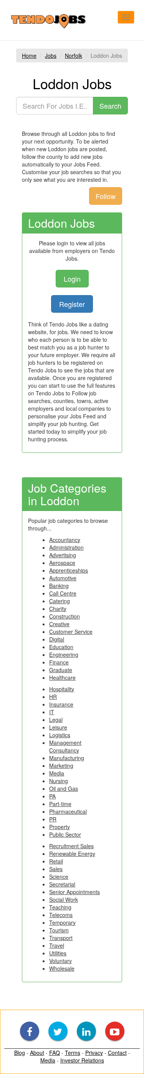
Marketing (61, 765)
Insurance (61, 704)
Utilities (57, 953)
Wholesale (61, 968)
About (37, 1052)
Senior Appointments (74, 892)
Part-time (60, 804)
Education (61, 647)
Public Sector (65, 834)
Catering (59, 601)
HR (53, 696)
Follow (106, 196)
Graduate (60, 670)
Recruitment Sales (71, 846)
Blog (19, 1052)
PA (52, 796)
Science (58, 876)
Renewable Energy (72, 853)
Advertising (62, 555)
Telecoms (61, 915)
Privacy (94, 1052)
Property (59, 827)
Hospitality (61, 689)
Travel (56, 945)
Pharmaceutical (68, 811)
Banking (59, 585)
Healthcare (62, 677)
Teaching (60, 907)
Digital (56, 639)
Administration (66, 547)
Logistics (59, 735)
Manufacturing (66, 758)
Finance (59, 662)
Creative (59, 624)
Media (56, 773)
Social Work (63, 899)
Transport (61, 938)
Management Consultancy (65, 746)
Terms (72, 1052)
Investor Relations (82, 1060)
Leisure (58, 727)
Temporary (62, 922)
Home (29, 55)
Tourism (59, 930)
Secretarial (62, 884)
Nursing (58, 781)
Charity (57, 608)
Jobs (50, 55)
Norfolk (73, 55)
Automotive (62, 578)
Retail (56, 861)
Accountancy (64, 540)
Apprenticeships (68, 570)
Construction (64, 616)
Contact (117, 1052)
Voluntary (60, 961)
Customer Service (71, 631)
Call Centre (62, 593)
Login (72, 279)
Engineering (63, 654)
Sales (56, 869)
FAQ (54, 1052)
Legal (56, 719)
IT (51, 712)
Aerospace (62, 562)
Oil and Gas (63, 788)
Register (72, 304)
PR (52, 819)
